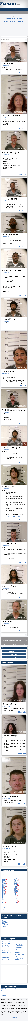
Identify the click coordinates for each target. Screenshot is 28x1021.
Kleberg (16, 876)
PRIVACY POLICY (14, 1017)
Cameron (4, 884)
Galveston (4, 898)
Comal (4, 889)
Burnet (4, 882)
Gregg (4, 900)
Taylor (16, 895)
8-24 (16, 639)
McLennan (16, 880)
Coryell (4, 891)
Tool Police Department (18, 951)
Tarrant (16, 894)
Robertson (16, 890)
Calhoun (4, 883)
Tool (3, 925)
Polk (15, 887)
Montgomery (17, 882)
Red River (16, 889)
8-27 (5, 643)
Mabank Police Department (19, 958)
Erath (3, 896)
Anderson (4, 873)
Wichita (16, 904)
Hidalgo (4, 907)
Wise (15, 908)
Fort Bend (4, 897)
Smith (15, 893)
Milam (15, 881)
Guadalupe (4, 901)
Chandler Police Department (19, 948)
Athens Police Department (6, 946)
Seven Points (5, 924)
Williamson (16, 905)
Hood (3, 908)
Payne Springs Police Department (20, 944)
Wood (15, 909)
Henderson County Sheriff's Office (7, 942)
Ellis (3, 895)
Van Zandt (16, 901)
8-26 (25, 639)
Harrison (4, 903)
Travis (15, 899)
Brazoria (4, 879)
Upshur (16, 900)
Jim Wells (16, 873)
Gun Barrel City (5, 922)
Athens (3, 920)
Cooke (4, 890)
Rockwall (16, 891)
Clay (3, 887)
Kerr (15, 875)
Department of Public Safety (6, 949)
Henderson (5, 66)
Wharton (16, 903)
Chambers (4, 885)
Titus (15, 897)
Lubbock (16, 879)
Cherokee (4, 886)
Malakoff (4, 923)
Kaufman (16, 874)
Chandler (4, 921)
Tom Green (17, 898)
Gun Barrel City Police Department (7, 953)
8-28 (14, 643)
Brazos (4, 880)
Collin (3, 888)
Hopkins (4, 909)
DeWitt (4, 894)
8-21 (3, 639)
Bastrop (4, 876)
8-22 (7, 639)
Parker (15, 886)
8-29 (23, 643)
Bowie (4, 878)
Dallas (4, 892)
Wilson (15, 907)
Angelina (4, 874)
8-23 (12, 639)
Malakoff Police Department (6, 956)
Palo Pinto (16, 885)
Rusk (15, 892)
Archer (4, 875)
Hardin (4, 902)
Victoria (16, 902)
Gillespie (4, 899)
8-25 (21, 639)
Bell (3, 877)
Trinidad (4, 926)
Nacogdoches (17, 883)
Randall (16, 888)
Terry (15, 896)
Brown (4, 881)
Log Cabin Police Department (19, 955)
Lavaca (16, 877)
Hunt (3, 910)
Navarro (16, 884)
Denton (4, 893)
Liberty (15, 878)
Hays (3, 904)
